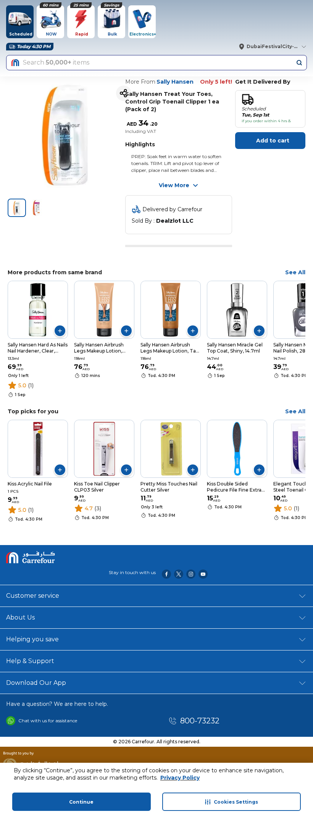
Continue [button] (81, 802)
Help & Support (30, 661)
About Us (20, 617)
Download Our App (36, 682)
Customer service (32, 595)
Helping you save (32, 639)
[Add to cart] (60, 331)
